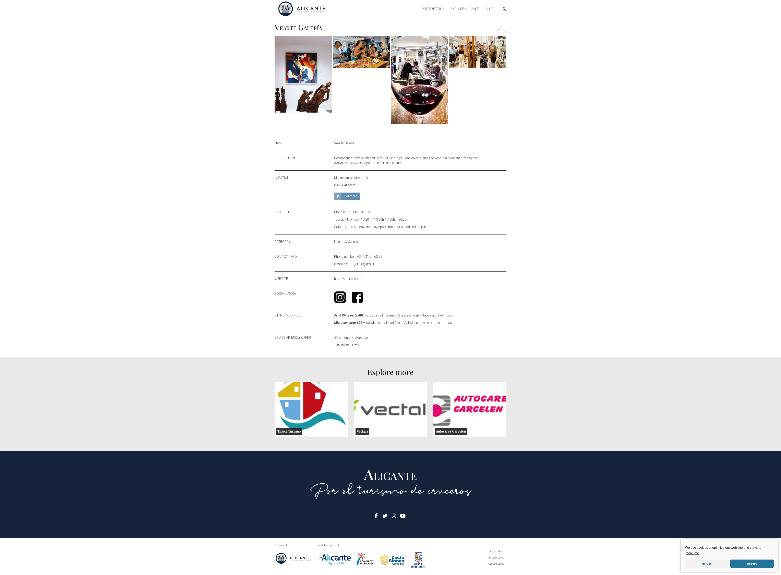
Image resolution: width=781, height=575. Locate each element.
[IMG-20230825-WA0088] (477, 52)
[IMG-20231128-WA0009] (419, 80)
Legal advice (497, 551)
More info (692, 553)
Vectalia (362, 431)
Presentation (433, 9)
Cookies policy (496, 563)
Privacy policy (496, 557)
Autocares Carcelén (451, 431)
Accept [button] (752, 563)
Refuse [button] (707, 563)
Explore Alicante (465, 9)
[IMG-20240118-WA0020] (303, 74)
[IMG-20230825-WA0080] (361, 52)
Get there (350, 196)
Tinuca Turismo (289, 431)
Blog (490, 9)
